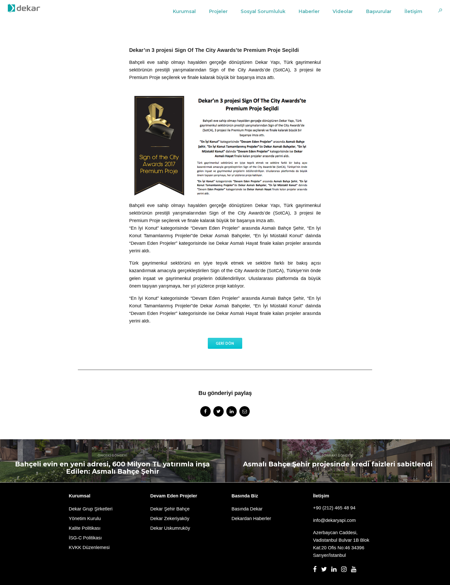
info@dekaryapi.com (334, 520)
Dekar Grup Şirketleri (91, 508)
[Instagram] (345, 570)
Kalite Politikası (85, 528)
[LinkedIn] (335, 570)
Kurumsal (184, 11)
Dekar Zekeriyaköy (169, 518)
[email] (244, 411)
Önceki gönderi (112, 455)
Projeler (218, 11)
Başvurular (378, 11)
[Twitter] (325, 570)
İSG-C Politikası (85, 537)
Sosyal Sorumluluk (263, 11)
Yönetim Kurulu (85, 518)
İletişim (413, 11)
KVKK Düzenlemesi (89, 547)
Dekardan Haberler (251, 518)
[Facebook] (316, 570)
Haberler (309, 11)
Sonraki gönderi (337, 455)
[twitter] (218, 411)
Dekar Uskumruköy (170, 528)
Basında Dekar (247, 508)
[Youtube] (355, 570)
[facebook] (205, 411)
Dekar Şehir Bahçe (170, 508)
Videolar (343, 11)
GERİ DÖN (225, 343)
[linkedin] (231, 411)
